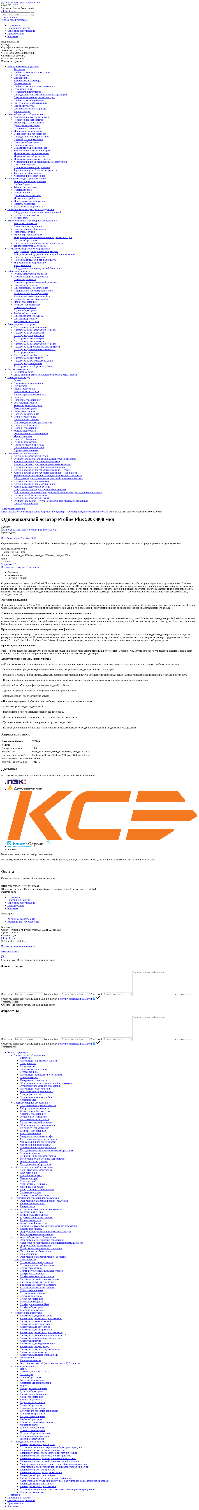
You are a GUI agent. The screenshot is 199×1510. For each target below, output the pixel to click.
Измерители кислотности (27, 91)
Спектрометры (21, 75)
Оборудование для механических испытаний (38, 212)
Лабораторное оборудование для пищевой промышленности (46, 254)
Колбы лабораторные (25, 430)
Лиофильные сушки (24, 231)
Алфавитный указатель (14, 20)
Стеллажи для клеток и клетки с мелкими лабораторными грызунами (51, 500)
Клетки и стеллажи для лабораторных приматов (39, 467)
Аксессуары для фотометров (29, 338)
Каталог (14, 511)
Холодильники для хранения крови (32, 150)
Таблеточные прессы (25, 187)
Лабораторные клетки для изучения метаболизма (40, 489)
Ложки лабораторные (25, 408)
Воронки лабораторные (26, 428)
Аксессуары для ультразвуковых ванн (33, 360)
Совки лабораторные (25, 416)
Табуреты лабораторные (26, 321)
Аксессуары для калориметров (30, 341)
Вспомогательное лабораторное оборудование (32, 220)
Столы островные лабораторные (31, 276)
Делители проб (22, 192)
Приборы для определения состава (32, 72)
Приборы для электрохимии (29, 100)
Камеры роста (21, 217)
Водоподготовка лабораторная (30, 133)
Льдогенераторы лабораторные (30, 229)
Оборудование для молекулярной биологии (37, 268)
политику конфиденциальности (75, 998)
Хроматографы (22, 111)
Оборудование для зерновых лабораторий (36, 251)
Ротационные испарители (27, 128)
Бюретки (18, 397)
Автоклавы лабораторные (21, 919)
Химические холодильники (28, 383)
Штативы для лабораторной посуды (33, 422)
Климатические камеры (26, 215)
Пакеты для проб (23, 189)
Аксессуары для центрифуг (28, 358)
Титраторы (19, 69)
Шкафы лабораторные (25, 318)
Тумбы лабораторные (25, 313)
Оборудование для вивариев (22, 453)
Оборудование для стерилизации (31, 136)
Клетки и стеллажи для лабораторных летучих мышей (42, 464)
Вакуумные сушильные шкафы (30, 147)
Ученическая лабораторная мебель (32, 296)
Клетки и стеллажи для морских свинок (35, 484)
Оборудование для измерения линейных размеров (40, 94)
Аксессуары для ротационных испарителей (37, 346)
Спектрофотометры (24, 105)
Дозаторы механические (95, 511)
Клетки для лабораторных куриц (31, 456)
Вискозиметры (21, 77)
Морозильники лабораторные (29, 156)
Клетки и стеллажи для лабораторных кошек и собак (42, 470)
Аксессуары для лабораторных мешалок (35, 344)
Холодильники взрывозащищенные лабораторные (40, 161)
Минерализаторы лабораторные (31, 201)
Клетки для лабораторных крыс (30, 495)
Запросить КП (8, 564)
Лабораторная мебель (18, 271)
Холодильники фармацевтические (32, 117)
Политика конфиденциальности (18, 946)
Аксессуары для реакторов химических (35, 349)
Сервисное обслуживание (21, 30)
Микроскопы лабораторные (28, 131)
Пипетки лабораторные (26, 439)
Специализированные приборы (30, 108)
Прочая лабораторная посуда (29, 444)
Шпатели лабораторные (26, 419)
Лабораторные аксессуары (21, 324)
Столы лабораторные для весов (30, 273)
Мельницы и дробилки (26, 198)
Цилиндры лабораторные (27, 400)
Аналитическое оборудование (23, 66)
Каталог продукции (17, 1052)
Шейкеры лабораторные (26, 142)
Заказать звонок (10, 17)
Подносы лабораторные (26, 414)
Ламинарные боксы (24, 372)
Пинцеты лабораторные (26, 425)
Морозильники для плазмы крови (31, 153)
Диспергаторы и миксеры (27, 195)
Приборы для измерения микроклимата (35, 259)
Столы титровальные (25, 279)
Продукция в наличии (19, 28)
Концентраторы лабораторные (30, 181)
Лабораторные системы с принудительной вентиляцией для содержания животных (58, 492)
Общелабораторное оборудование (25, 114)
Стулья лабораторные (25, 310)
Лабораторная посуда (18, 377)
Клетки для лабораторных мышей (32, 498)
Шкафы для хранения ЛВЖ (28, 316)
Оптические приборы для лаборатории (34, 97)
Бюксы (17, 380)
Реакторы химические (25, 223)
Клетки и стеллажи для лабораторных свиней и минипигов (45, 472)
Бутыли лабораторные (25, 402)
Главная (5, 511)
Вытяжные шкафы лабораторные (31, 299)
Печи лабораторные (24, 164)
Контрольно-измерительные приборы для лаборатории (43, 237)
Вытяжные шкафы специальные (31, 293)
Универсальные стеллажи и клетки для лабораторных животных (48, 475)
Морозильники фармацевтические (32, 159)
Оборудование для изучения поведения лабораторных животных (48, 478)
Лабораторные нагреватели (28, 119)
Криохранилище (22, 265)
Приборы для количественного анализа (35, 86)
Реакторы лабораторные (26, 391)
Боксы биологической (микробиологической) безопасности (45, 374)
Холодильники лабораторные (29, 175)
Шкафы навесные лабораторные (31, 288)
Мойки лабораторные (25, 302)
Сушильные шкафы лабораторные (32, 167)
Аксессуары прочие (24, 352)
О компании (14, 25)
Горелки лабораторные (26, 450)
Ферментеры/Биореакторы (28, 234)
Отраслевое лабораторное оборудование (28, 248)
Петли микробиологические (29, 447)
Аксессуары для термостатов (29, 335)
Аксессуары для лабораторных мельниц (35, 330)
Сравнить (21, 567)
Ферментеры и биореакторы (29, 122)
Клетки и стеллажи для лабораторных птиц (37, 461)
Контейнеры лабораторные (28, 405)
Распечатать (33, 567)
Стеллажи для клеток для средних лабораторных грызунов (45, 458)
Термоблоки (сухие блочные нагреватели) (36, 170)
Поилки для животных (26, 503)
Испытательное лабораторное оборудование (30, 209)
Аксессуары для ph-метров (28, 363)
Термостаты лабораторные (28, 173)
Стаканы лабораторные (26, 442)
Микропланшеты (23, 436)
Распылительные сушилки (28, 226)
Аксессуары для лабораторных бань (33, 366)
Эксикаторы (20, 386)
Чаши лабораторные (24, 388)
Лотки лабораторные (25, 411)
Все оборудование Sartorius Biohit (19, 538)
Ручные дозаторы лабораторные (31, 433)
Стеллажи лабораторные (27, 304)
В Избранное (8, 567)
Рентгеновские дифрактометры (30, 103)
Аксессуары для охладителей (29, 332)
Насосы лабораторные (25, 240)
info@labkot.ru (8, 11)
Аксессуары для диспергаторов (30, 327)
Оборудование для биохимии (29, 257)
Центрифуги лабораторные (28, 139)
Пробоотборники (23, 184)
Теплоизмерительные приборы (30, 245)
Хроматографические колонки (30, 394)
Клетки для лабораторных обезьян (32, 486)
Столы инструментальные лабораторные (35, 282)
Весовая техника (22, 83)
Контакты (12, 36)
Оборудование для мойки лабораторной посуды (39, 243)
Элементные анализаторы (27, 80)
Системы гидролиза (24, 203)
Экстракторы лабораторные (28, 206)
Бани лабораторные (24, 145)
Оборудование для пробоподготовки (26, 178)
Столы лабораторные (25, 307)
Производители (15, 33)
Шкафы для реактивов (25, 285)
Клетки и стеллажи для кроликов (31, 481)
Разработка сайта (10, 951)
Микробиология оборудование (30, 262)
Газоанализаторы (23, 89)
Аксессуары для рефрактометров (31, 355)
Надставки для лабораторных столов (33, 290)
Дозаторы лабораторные (26, 125)
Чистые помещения (17, 369)
